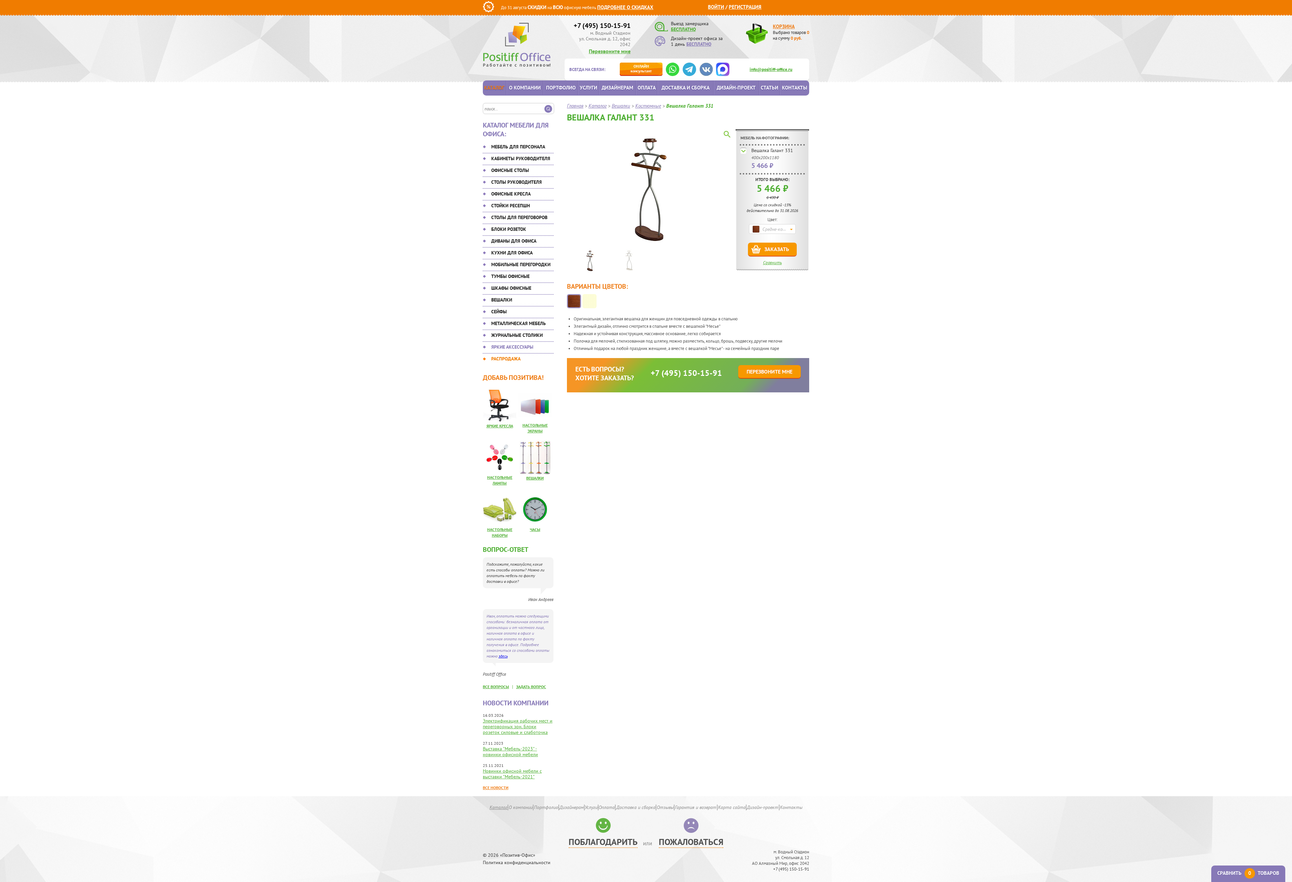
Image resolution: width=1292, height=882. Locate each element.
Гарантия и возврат (695, 807)
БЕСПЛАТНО (683, 29)
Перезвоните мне (610, 51)
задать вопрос (531, 686)
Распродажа (506, 359)
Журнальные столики (517, 335)
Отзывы (665, 807)
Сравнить (772, 263)
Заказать (776, 249)
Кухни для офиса (512, 253)
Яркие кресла (500, 425)
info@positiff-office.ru (771, 69)
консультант (641, 68)
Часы (535, 529)
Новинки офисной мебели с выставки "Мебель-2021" (512, 774)
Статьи (769, 87)
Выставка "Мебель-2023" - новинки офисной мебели (510, 751)
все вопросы (496, 686)
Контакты (794, 87)
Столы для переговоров (519, 217)
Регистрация (745, 7)
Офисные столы (510, 170)
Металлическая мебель (518, 323)
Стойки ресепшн (510, 206)
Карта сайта (732, 807)
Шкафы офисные (511, 288)
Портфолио (561, 87)
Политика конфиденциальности (516, 863)
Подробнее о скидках (625, 7)
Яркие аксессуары (512, 347)
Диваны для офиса (513, 241)
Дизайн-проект (736, 87)
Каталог (494, 87)
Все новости (495, 787)
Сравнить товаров (1248, 873)
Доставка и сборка (685, 87)
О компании (525, 87)
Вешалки (501, 300)
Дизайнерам (617, 87)
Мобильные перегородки (520, 264)
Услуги (588, 87)
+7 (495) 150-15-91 (602, 25)
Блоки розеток (508, 229)
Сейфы (499, 312)
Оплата (647, 87)
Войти (716, 7)
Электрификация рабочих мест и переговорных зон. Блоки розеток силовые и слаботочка (517, 726)
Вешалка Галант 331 (772, 150)
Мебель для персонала (518, 147)
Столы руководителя (516, 182)
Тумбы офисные (510, 276)
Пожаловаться (691, 841)
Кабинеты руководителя (520, 158)
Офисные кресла (511, 194)
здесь (503, 656)
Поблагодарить (603, 841)
